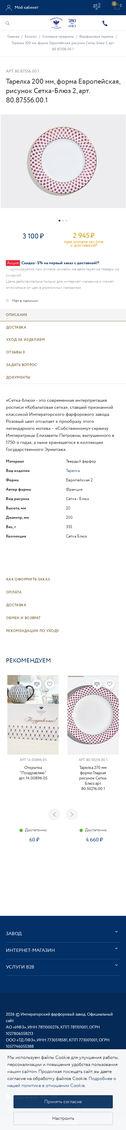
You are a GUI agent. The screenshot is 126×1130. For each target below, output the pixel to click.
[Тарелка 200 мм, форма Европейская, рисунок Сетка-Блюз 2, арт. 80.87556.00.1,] (63, 161)
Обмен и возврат (23, 618)
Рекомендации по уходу (32, 630)
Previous (54, 814)
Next (72, 814)
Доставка (16, 605)
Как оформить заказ (28, 579)
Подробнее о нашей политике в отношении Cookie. (61, 1082)
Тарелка (73, 471)
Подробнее (32, 860)
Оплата (14, 592)
